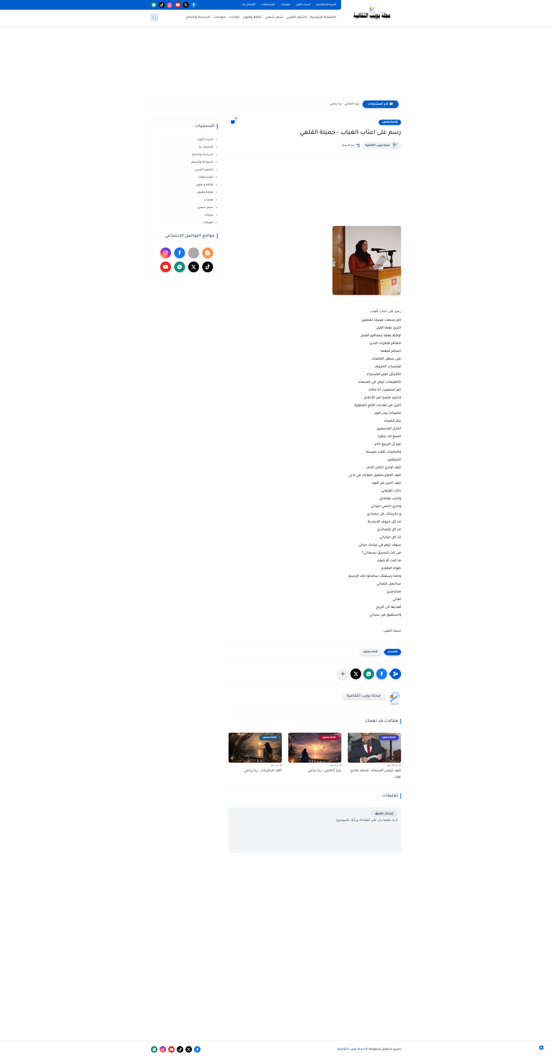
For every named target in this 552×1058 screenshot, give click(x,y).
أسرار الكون (303, 4)
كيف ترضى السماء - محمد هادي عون (375, 774)
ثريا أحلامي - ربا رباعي (324, 771)
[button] (381, 673)
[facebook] (194, 5)
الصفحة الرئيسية (323, 17)
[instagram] (170, 5)
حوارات (234, 17)
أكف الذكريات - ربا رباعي (342, 104)
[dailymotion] (193, 252)
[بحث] (154, 17)
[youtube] (178, 5)
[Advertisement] (276, 64)
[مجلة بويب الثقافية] (371, 12)
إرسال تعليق (384, 813)
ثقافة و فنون (205, 184)
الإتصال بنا (249, 4)
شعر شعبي (274, 17)
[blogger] (207, 252)
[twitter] (186, 5)
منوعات (285, 4)
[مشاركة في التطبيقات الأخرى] (342, 673)
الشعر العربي (296, 17)
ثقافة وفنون (252, 17)
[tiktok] (162, 5)
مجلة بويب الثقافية (377, 145)
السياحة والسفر (326, 4)
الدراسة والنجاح (198, 17)
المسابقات (268, 4)
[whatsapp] (154, 5)
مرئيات (209, 215)
